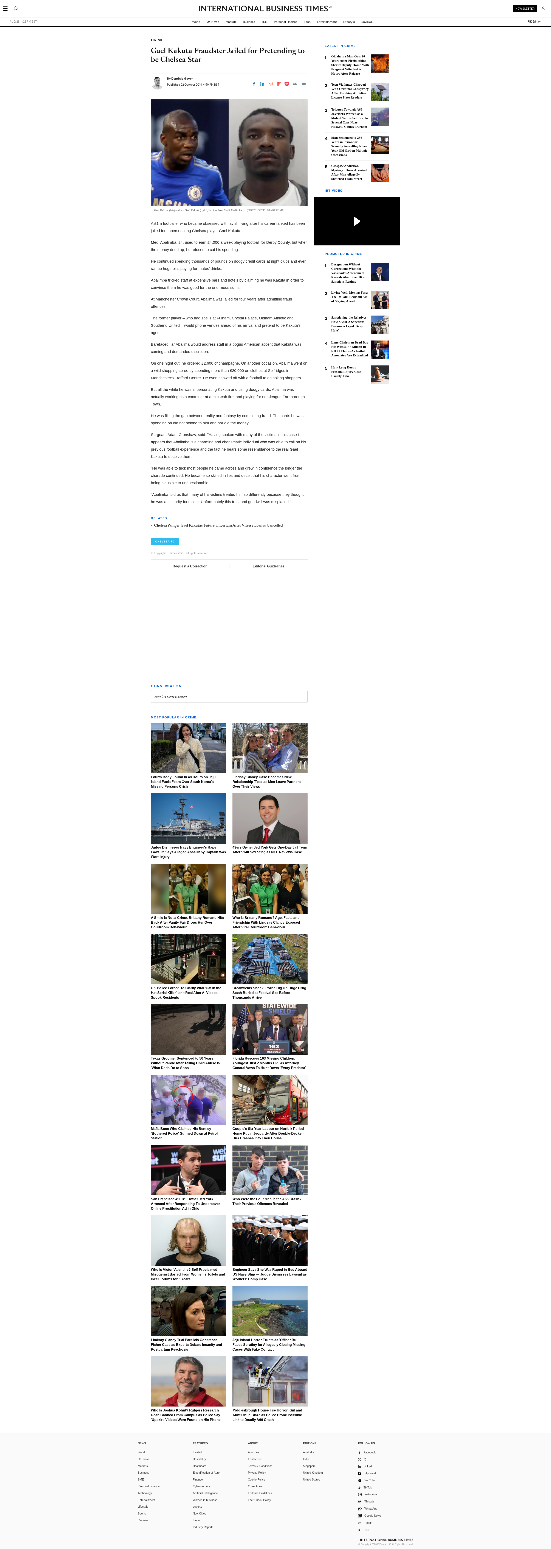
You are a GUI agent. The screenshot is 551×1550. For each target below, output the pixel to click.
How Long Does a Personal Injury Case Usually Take (346, 372)
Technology (145, 1493)
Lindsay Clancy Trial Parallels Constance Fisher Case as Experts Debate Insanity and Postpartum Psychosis (186, 1344)
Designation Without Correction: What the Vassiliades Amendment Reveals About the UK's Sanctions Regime (348, 273)
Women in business (205, 1500)
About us (253, 1452)
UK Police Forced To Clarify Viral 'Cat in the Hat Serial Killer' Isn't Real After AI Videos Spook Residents (186, 992)
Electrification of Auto (206, 1472)
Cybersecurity (201, 1486)
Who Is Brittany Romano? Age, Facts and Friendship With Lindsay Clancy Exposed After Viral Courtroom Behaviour (266, 922)
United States (311, 1479)
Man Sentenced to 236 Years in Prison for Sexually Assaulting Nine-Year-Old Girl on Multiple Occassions (349, 146)
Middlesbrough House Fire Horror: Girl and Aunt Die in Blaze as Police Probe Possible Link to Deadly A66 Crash (267, 1415)
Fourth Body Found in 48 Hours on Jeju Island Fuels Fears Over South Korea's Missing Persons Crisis (183, 781)
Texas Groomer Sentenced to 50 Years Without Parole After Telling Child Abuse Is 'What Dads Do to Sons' (185, 1063)
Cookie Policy (256, 1479)
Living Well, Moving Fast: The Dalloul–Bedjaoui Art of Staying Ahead (349, 297)
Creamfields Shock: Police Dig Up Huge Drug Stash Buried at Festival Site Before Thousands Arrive (269, 992)
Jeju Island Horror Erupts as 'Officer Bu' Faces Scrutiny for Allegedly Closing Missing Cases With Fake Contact (268, 1344)
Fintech (197, 1520)
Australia (308, 1452)
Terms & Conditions (260, 1466)
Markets (231, 22)
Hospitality (199, 1459)
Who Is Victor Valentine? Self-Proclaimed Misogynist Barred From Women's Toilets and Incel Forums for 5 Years (188, 1274)
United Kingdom (313, 1472)
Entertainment (327, 22)
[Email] (295, 84)
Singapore (309, 1466)
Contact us (255, 1459)
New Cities (199, 1513)
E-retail (197, 1452)
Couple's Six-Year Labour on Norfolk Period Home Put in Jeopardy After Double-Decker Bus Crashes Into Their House (268, 1133)
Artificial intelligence (205, 1493)
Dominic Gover (182, 78)
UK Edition (534, 21)
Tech (307, 22)
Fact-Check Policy (259, 1500)
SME (265, 22)
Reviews (367, 22)
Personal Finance (285, 22)
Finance (198, 1479)
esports (197, 1506)
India (306, 1459)
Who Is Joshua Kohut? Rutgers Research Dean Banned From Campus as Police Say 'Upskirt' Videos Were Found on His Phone (186, 1415)
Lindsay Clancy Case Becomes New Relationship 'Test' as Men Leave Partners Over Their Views (266, 781)
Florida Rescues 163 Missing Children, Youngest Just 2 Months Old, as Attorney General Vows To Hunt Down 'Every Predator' (269, 1063)
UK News (213, 22)
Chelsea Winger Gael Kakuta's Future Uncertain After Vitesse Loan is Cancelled (218, 526)
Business (249, 22)
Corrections (255, 1486)
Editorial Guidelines (269, 566)
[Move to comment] (304, 84)
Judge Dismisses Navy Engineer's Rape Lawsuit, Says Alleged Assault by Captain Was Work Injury (188, 852)
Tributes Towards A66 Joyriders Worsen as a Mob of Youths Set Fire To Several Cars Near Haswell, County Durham (349, 118)
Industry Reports (203, 1527)
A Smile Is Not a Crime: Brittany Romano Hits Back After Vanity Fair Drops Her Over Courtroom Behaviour (187, 922)
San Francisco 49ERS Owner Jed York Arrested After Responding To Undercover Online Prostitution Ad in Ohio (185, 1203)
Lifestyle (349, 22)
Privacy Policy (257, 1472)
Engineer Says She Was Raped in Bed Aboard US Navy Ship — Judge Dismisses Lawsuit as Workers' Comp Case (269, 1274)
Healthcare (199, 1466)
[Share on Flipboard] (279, 84)
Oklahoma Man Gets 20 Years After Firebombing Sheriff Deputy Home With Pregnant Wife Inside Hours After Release (350, 65)
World (196, 22)
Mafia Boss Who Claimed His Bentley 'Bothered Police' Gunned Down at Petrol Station (184, 1133)
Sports (142, 1513)
